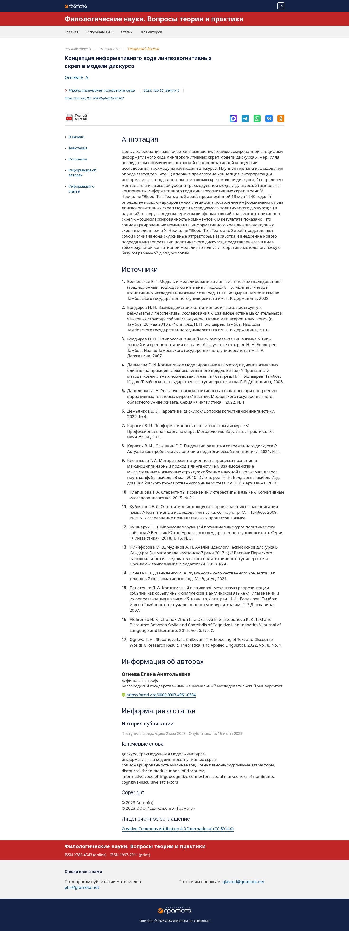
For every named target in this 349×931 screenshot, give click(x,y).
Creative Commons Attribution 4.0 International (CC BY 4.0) (178, 828)
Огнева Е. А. (77, 77)
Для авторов (151, 31)
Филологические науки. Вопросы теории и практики (154, 19)
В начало (76, 136)
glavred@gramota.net (243, 881)
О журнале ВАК (99, 31)
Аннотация (78, 148)
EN (281, 6)
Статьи (127, 31)
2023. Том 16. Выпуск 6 (161, 90)
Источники (78, 159)
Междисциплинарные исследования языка (102, 90)
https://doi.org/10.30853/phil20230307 (94, 98)
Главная (71, 31)
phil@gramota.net (82, 887)
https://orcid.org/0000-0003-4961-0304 (161, 694)
